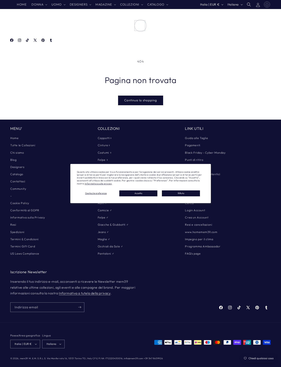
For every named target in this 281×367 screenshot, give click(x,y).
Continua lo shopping (140, 100)
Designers (17, 167)
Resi (13, 224)
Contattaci (17, 181)
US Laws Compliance (24, 253)
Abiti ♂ (102, 203)
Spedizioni (17, 232)
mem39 (24, 358)
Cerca (189, 203)
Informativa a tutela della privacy (84, 293)
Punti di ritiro (194, 160)
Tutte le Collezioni (22, 145)
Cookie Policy (19, 203)
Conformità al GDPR (24, 210)
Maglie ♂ (104, 239)
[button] (39, 4)
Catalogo (16, 174)
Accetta (138, 193)
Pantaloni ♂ (106, 253)
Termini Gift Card (22, 246)
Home (14, 138)
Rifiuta (181, 193)
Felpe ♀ (103, 160)
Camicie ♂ (105, 210)
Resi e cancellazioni (198, 224)
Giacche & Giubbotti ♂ (113, 224)
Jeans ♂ (103, 232)
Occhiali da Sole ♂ (110, 246)
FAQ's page (193, 253)
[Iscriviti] (79, 307)
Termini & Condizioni (24, 239)
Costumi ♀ (105, 152)
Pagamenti (192, 145)
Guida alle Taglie (196, 138)
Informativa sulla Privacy (27, 217)
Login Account (195, 210)
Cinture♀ (104, 145)
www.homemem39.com (201, 232)
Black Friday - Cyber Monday (205, 152)
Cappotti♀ (105, 138)
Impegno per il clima (199, 239)
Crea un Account (196, 217)
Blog (13, 160)
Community (18, 189)
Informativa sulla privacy (98, 183)
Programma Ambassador (202, 246)
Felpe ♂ (103, 217)
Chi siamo (17, 152)
